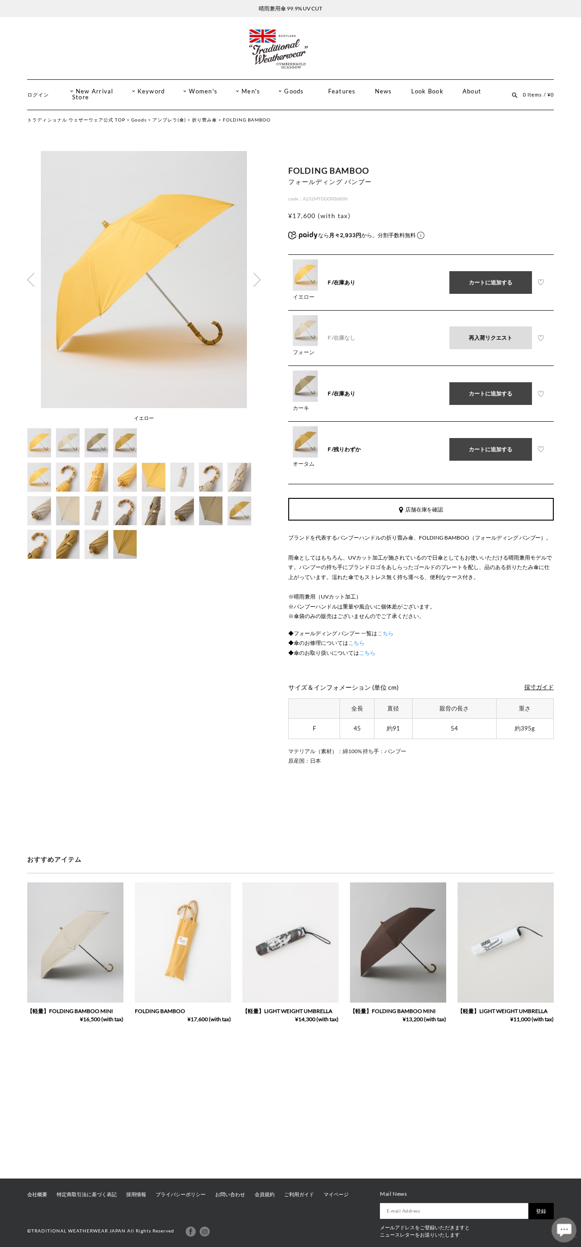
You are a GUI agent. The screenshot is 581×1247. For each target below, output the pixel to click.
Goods (294, 91)
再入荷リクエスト (490, 337)
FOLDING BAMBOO (160, 1011)
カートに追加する (490, 282)
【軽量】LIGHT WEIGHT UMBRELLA (287, 1011)
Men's (250, 91)
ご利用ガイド (299, 1194)
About (472, 91)
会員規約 (265, 1194)
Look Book (427, 91)
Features (342, 91)
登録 (541, 1211)
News (383, 91)
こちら (385, 633)
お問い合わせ (230, 1194)
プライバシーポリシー (181, 1194)
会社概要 (37, 1194)
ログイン (38, 94)
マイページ (336, 1194)
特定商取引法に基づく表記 (87, 1194)
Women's (203, 91)
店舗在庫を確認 (424, 509)
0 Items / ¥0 (538, 94)
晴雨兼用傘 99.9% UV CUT (290, 8)
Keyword (151, 91)
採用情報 (136, 1194)
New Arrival (94, 91)
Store (80, 97)
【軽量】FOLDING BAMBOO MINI (70, 1011)
